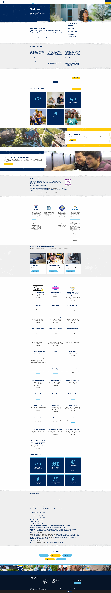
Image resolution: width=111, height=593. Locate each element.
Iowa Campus (35, 271)
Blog (60, 588)
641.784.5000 (45, 581)
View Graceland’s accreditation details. (75, 223)
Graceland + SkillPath (72, 31)
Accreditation (71, 34)
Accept (69, 591)
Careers (63, 588)
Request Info (107, 2)
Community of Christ (72, 33)
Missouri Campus (53, 271)
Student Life (28, 1)
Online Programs (70, 271)
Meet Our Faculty (9, 164)
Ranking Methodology (38, 385)
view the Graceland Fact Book (41, 542)
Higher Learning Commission (53, 188)
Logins (52, 1)
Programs (41, 555)
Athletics (37, 1)
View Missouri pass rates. (76, 240)
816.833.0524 (53, 581)
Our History (73, 140)
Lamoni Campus (45, 577)
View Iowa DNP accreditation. (75, 231)
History (69, 29)
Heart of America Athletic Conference (45, 535)
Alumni (41, 1)
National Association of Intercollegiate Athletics (48, 534)
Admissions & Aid (21, 1)
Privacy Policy (66, 588)
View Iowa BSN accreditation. (74, 239)
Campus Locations (72, 36)
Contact (75, 582)
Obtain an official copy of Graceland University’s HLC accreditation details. (43, 192)
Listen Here (40, 532)
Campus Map (45, 583)
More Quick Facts (76, 88)
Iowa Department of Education (62, 216)
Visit (45, 1)
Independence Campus (55, 577)
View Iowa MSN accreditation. (75, 230)
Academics (15, 1)
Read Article (55, 310)
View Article (38, 297)
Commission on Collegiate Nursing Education (75, 218)
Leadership (70, 25)
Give (48, 1)
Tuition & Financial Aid (67, 555)
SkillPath (50, 537)
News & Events (71, 26)
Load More (55, 82)
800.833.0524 (53, 582)
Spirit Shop (79, 588)
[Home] (34, 577)
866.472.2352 (45, 582)
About (33, 1)
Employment (71, 28)
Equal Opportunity (75, 588)
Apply (107, 0)
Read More (38, 309)
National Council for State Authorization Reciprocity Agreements (36, 217)
